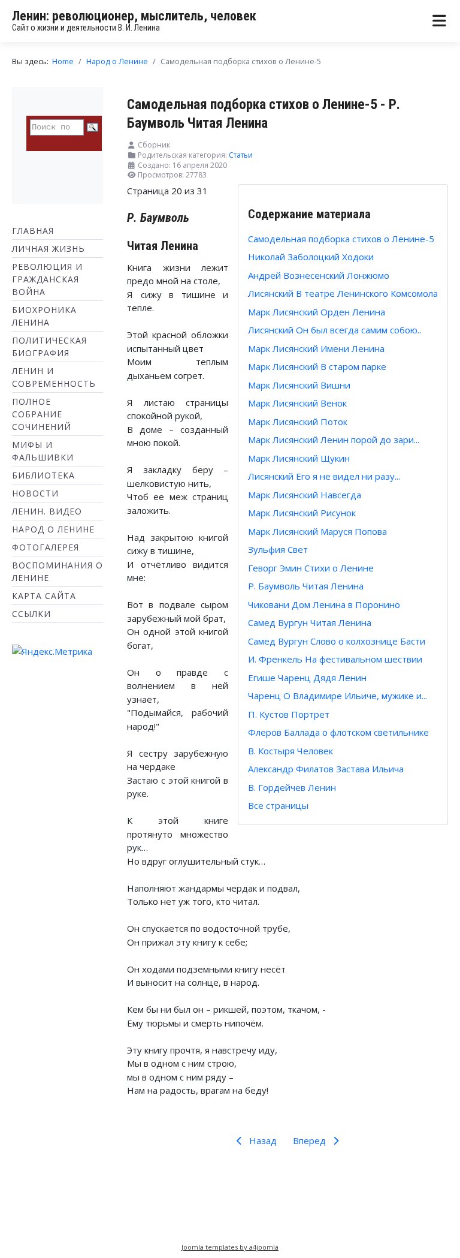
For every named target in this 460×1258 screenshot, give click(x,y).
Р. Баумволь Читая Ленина (306, 586)
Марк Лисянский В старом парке (317, 366)
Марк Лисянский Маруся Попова (317, 531)
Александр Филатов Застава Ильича (326, 769)
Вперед (310, 1140)
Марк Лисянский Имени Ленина (316, 348)
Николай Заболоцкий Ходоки (311, 257)
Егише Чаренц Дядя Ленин (307, 678)
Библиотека (43, 475)
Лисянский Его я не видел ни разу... (324, 476)
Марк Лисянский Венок (297, 403)
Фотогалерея (45, 547)
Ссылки (31, 613)
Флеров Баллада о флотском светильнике (338, 732)
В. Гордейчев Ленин (292, 787)
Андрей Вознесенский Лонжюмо (318, 275)
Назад (262, 1140)
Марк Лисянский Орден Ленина (316, 312)
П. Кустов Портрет (288, 714)
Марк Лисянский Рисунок (302, 513)
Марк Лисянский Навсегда (304, 495)
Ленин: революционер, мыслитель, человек (134, 15)
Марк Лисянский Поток (297, 422)
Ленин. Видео (47, 511)
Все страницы (278, 805)
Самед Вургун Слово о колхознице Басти (336, 641)
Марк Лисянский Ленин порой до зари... (333, 440)
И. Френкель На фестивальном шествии (335, 659)
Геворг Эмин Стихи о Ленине (311, 568)
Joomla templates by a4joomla (230, 1246)
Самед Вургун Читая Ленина (309, 622)
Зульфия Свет (278, 549)
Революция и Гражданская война (47, 279)
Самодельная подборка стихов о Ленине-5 (341, 239)
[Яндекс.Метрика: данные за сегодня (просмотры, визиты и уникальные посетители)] (52, 651)
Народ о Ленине (53, 529)
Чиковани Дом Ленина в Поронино (324, 604)
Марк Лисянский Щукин (299, 458)
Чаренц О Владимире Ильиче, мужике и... (337, 696)
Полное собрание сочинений (41, 414)
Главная (33, 230)
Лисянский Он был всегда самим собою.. (334, 330)
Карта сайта (44, 595)
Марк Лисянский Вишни (299, 385)
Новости (35, 493)
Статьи (241, 155)
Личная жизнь (48, 248)
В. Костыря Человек (290, 751)
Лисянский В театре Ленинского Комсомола (343, 293)
